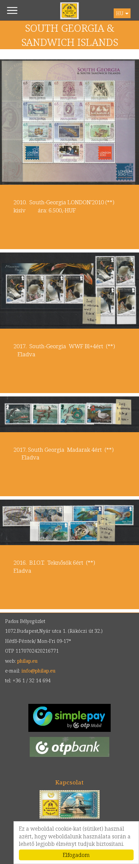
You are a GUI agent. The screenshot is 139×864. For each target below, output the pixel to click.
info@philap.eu (38, 670)
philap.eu (69, 10)
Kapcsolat (69, 782)
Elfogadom (76, 855)
